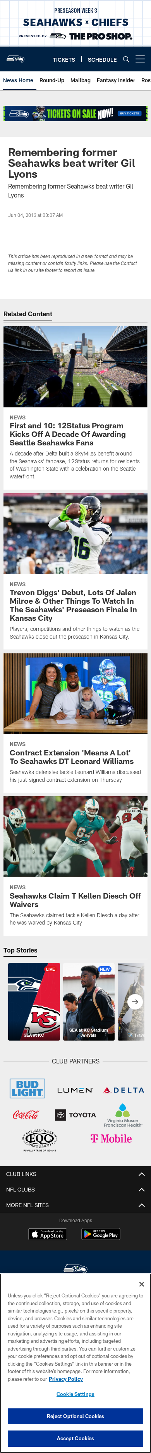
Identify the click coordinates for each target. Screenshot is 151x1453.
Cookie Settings (75, 1394)
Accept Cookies (75, 1438)
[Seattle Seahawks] (75, 1270)
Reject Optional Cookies (76, 1416)
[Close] (141, 1284)
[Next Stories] (135, 1002)
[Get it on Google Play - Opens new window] (101, 1237)
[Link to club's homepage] (15, 56)
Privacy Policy (66, 1379)
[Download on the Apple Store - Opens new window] (47, 1235)
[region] (75, 1363)
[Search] (126, 59)
